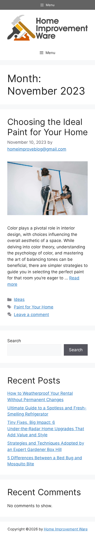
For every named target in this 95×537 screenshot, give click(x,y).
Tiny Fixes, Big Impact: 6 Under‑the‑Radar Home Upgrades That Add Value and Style (45, 428)
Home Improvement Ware (66, 529)
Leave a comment (31, 314)
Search (14, 340)
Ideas (19, 299)
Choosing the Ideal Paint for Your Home (47, 127)
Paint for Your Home (33, 307)
